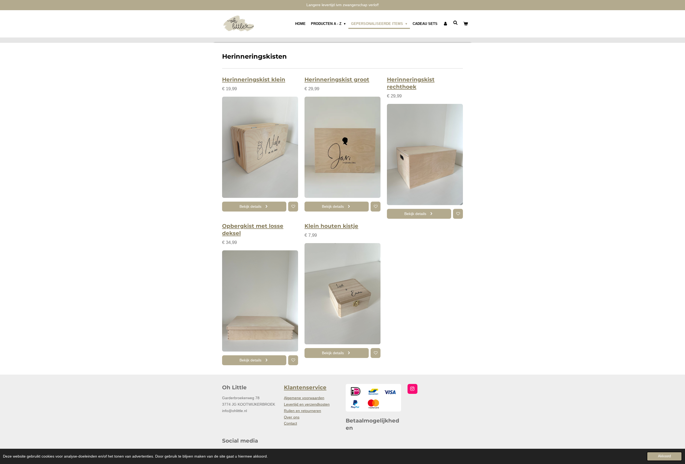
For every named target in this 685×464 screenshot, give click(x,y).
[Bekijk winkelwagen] (466, 24)
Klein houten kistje (331, 226)
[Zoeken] (456, 23)
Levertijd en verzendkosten (307, 404)
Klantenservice (305, 387)
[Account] (445, 24)
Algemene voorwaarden (304, 398)
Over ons (291, 417)
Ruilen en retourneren (302, 411)
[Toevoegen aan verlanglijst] (293, 207)
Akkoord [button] (664, 456)
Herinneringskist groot (337, 79)
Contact (290, 423)
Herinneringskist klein (253, 79)
